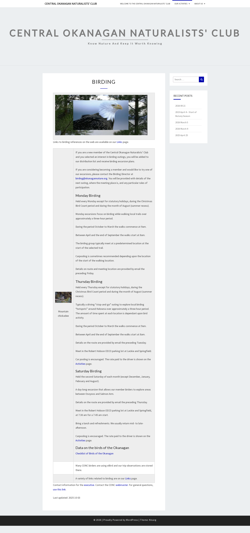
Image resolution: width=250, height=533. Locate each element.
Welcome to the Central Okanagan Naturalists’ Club (145, 3)
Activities (81, 363)
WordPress (132, 519)
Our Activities (181, 3)
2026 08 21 (180, 105)
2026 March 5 (181, 122)
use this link (59, 489)
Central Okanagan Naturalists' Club (71, 3)
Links (119, 142)
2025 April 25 (181, 135)
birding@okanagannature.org (91, 178)
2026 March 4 (181, 128)
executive (89, 485)
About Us (198, 3)
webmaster (122, 485)
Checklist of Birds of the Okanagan (94, 453)
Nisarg (152, 519)
